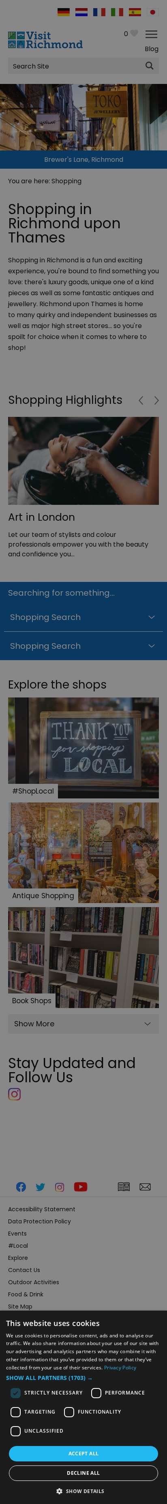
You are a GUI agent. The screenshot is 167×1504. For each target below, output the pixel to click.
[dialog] (83, 1407)
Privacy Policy (120, 1367)
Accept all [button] (84, 1453)
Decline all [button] (83, 1473)
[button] (83, 1378)
